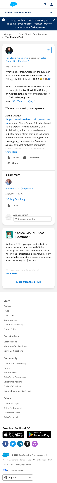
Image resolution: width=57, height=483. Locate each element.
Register (37, 23)
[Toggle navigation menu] (51, 12)
